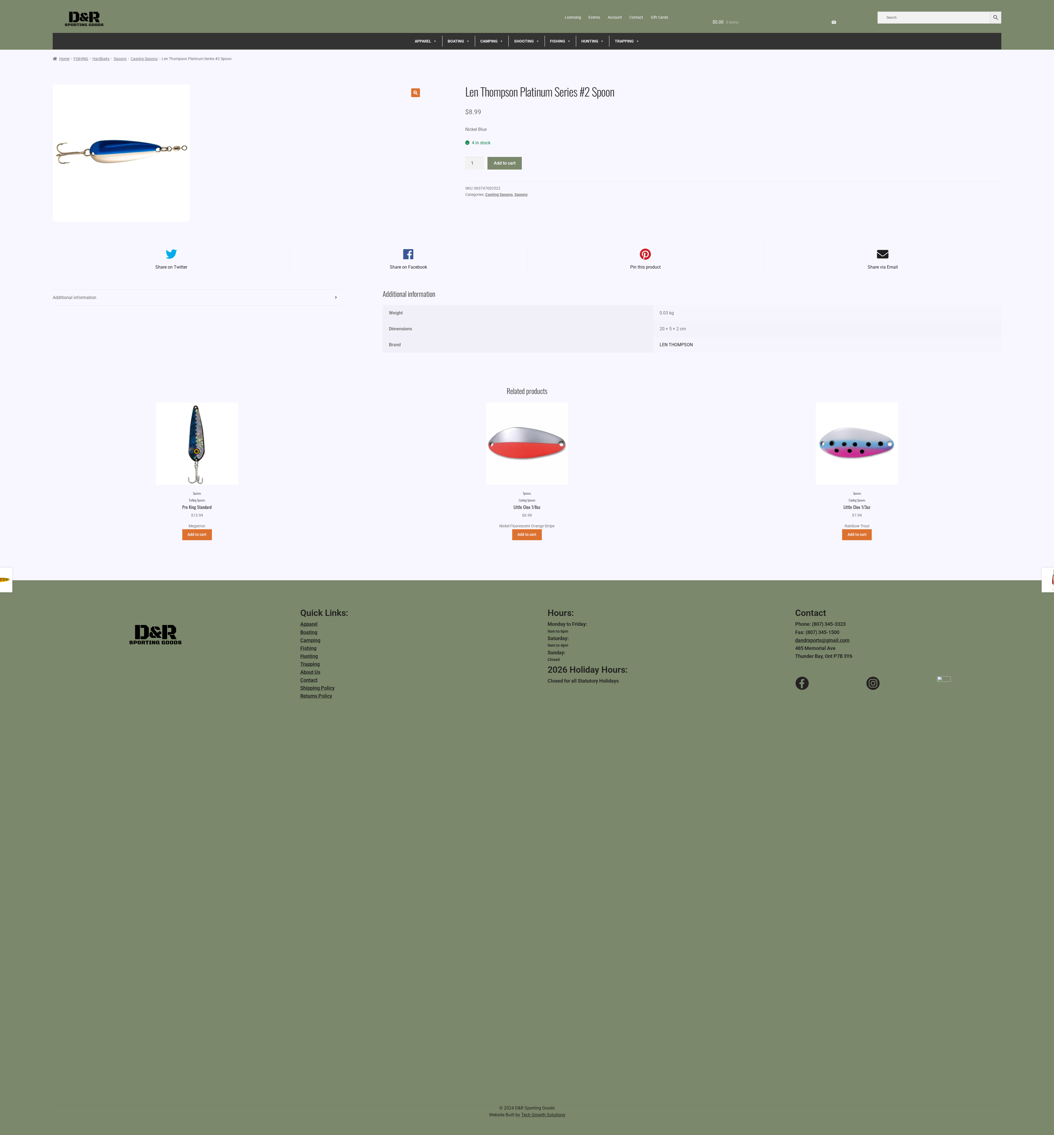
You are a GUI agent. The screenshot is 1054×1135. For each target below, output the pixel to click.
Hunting (309, 656)
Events (594, 17)
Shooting (524, 41)
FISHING (557, 41)
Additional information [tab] (74, 297)
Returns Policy (316, 696)
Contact (636, 17)
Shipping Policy (317, 688)
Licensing (573, 17)
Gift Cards (659, 17)
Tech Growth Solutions (543, 1114)
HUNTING (589, 41)
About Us (310, 672)
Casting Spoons (144, 59)
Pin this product (645, 267)
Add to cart (504, 163)
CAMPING (489, 41)
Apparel (309, 624)
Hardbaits (101, 59)
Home (64, 59)
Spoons (120, 59)
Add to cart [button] (196, 534)
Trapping (310, 664)
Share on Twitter (171, 267)
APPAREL (423, 41)
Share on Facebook (408, 267)
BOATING (456, 41)
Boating (308, 632)
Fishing (308, 648)
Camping (310, 640)
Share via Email (883, 267)
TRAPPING (624, 41)
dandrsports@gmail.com (822, 640)
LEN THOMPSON (676, 344)
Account (615, 17)
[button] (415, 92)
